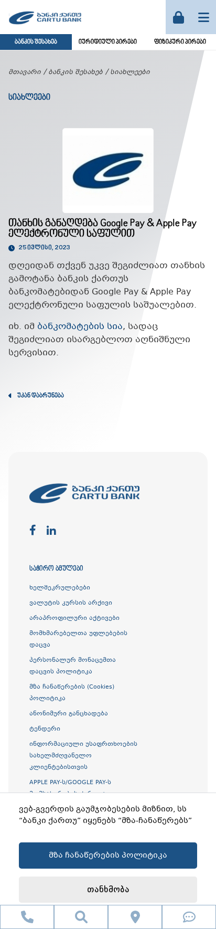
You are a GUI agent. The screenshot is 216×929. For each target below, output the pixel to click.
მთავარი (24, 72)
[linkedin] (51, 531)
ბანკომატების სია (80, 326)
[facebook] (32, 531)
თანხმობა (108, 889)
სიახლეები (130, 72)
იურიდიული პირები (108, 42)
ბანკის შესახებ (36, 42)
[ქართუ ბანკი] (45, 25)
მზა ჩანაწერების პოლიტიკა (108, 855)
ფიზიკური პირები (180, 42)
